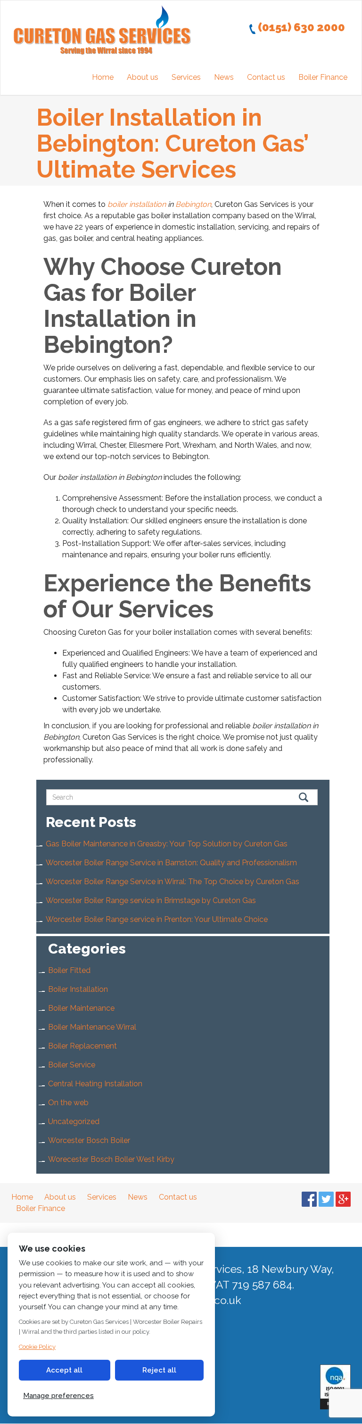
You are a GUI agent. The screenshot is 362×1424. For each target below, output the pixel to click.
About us (142, 77)
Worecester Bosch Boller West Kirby (111, 1159)
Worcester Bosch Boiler (89, 1140)
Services (186, 77)
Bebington (193, 204)
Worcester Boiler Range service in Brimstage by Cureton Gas (151, 900)
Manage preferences (58, 1395)
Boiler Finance (322, 77)
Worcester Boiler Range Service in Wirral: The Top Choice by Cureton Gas (172, 881)
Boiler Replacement (82, 1045)
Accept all (64, 1370)
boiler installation (136, 204)
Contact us (266, 77)
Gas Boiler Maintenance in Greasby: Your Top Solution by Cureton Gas (167, 843)
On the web (68, 1102)
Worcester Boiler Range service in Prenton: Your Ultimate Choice (157, 919)
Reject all (159, 1370)
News (224, 77)
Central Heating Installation (95, 1083)
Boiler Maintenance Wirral (92, 1027)
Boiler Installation (78, 989)
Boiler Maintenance (81, 1008)
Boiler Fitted (69, 970)
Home (103, 77)
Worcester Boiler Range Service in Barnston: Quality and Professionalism (171, 862)
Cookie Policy (37, 1346)
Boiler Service (71, 1064)
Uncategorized (73, 1121)
